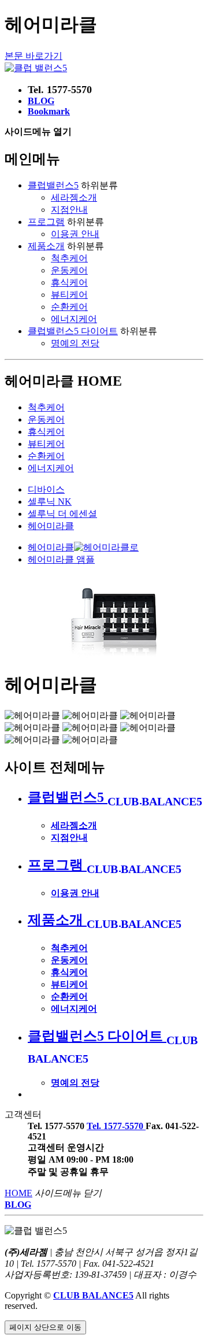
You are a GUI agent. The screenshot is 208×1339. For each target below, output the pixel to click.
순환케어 (69, 307)
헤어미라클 (51, 526)
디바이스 (46, 489)
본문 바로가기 (33, 56)
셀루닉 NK (50, 501)
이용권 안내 (75, 234)
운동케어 (69, 270)
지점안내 (69, 209)
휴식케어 (69, 282)
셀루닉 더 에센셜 (62, 514)
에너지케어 (74, 319)
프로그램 (46, 222)
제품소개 (46, 246)
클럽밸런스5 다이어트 (73, 331)
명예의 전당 (75, 343)
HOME (18, 1193)
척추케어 (69, 258)
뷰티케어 (69, 294)
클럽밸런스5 (53, 185)
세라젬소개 (74, 197)
